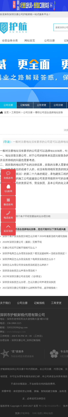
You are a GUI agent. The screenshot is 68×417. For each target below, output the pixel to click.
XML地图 (37, 413)
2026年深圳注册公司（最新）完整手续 (22, 242)
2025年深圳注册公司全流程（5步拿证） (22, 276)
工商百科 (16, 112)
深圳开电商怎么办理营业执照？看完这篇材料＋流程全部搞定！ (34, 253)
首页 (6, 112)
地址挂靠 (54, 151)
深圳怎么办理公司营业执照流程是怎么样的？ (25, 265)
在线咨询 (8, 178)
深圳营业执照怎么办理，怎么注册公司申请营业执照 (29, 282)
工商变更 (56, 303)
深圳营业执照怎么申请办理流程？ (19, 270)
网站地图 (48, 413)
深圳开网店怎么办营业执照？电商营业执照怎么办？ (29, 259)
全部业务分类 (10, 40)
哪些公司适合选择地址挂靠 (49, 112)
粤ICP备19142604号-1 (50, 406)
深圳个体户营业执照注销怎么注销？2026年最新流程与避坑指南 (34, 236)
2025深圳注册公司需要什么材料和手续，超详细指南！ (30, 288)
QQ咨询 (8, 191)
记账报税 (25, 105)
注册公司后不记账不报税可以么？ (19, 247)
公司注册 (49, 40)
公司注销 (58, 105)
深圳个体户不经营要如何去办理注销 (31, 216)
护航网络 (25, 413)
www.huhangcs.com (16, 332)
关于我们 (5, 303)
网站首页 (29, 40)
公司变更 (41, 105)
